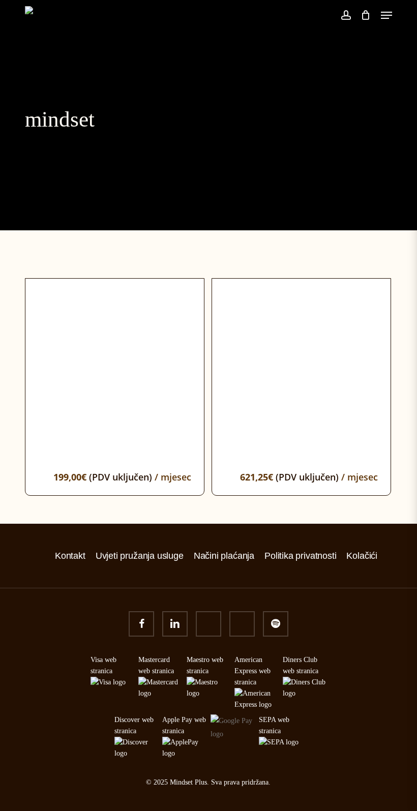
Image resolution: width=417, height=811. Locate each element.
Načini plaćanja (224, 556)
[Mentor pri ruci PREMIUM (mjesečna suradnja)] (301, 368)
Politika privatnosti (300, 556)
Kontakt (70, 556)
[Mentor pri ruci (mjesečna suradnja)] (114, 368)
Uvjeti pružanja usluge (140, 556)
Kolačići (361, 556)
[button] (386, 15)
